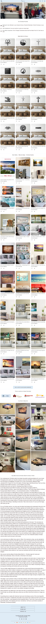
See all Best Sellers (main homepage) (23, 387)
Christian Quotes (30, 154)
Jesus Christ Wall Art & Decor (21, 489)
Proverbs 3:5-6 (19, 481)
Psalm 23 (10, 483)
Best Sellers (15, 154)
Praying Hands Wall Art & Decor (8, 490)
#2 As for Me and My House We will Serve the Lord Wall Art (7, 378)
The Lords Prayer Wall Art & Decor (36, 489)
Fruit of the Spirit (17, 483)
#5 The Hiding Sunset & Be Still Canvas (37, 378)
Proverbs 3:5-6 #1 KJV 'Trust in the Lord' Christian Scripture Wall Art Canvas (38, 265)
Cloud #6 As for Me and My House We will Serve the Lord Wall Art (23, 293)
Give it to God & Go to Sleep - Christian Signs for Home (23, 236)
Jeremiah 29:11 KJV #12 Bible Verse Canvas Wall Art (7, 350)
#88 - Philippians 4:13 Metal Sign (6, 89)
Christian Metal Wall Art (19, 554)
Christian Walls (27, 615)
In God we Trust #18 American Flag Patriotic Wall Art (38, 350)
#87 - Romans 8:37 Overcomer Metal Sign (38, 146)
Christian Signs (25, 483)
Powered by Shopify (23, 616)
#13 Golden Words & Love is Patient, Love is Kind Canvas (38, 208)
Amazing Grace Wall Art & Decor (24, 486)
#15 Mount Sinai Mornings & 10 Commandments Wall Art (23, 378)
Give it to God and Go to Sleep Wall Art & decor (11, 492)
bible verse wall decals (5, 555)
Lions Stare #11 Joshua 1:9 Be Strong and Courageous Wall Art (7, 236)
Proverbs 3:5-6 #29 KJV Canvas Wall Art (7, 208)
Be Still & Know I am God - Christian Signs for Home (23, 179)
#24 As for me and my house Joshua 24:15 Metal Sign (7, 146)
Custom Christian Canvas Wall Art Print (7, 179)
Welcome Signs (22, 154)
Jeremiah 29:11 (4, 483)
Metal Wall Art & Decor (23, 36)
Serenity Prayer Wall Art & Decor (8, 484)
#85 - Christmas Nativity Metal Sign (22, 146)
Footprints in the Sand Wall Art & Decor (33, 492)
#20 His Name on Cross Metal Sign (37, 61)
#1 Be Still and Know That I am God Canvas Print (38, 293)
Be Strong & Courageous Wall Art (29, 487)
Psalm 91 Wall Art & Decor (6, 489)
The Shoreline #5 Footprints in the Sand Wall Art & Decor (7, 293)
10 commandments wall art (23, 490)
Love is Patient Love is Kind (23, 484)
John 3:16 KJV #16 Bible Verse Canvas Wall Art (23, 350)
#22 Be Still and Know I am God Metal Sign (38, 89)
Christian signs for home (31, 554)
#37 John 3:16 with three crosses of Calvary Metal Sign (23, 61)
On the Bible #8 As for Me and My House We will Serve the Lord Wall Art (23, 208)
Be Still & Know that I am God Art (8, 486)
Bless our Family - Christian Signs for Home (23, 265)
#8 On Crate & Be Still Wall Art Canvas (7, 265)
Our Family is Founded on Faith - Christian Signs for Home (38, 236)
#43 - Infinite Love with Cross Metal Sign (7, 61)
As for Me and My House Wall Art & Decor (10, 487)
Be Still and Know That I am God (37, 483)
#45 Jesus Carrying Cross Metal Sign (22, 89)
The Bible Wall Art (34, 490)
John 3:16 (25, 481)
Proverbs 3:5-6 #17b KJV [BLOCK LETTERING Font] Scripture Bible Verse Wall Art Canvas (38, 179)
